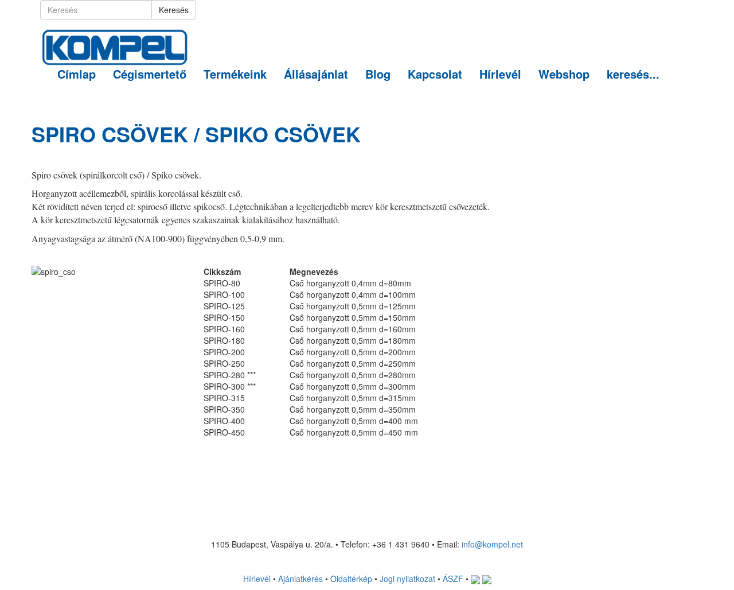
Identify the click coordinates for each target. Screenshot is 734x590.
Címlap (76, 73)
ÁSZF (453, 578)
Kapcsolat (435, 73)
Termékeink (235, 73)
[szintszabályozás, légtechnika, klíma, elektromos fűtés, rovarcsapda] (115, 34)
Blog (378, 73)
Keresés (174, 9)
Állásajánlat (316, 73)
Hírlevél (500, 73)
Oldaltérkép (351, 578)
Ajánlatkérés (300, 578)
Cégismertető (149, 73)
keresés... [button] (633, 73)
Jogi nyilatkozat (407, 578)
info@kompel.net (492, 544)
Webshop (563, 73)
